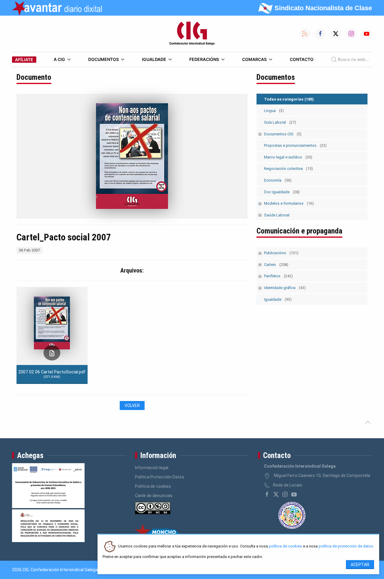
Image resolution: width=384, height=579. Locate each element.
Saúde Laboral (277, 215)
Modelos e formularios (289, 203)
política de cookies (285, 546)
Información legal (151, 467)
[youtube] (294, 494)
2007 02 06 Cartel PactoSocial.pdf (52, 373)
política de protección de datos (346, 546)
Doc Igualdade (282, 192)
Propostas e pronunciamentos (295, 145)
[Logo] (192, 34)
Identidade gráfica (285, 287)
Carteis (276, 264)
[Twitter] (276, 494)
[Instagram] (285, 494)
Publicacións (281, 253)
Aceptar (360, 564)
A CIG (59, 59)
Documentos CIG (283, 134)
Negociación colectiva (288, 168)
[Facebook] (267, 494)
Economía (278, 180)
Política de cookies (153, 486)
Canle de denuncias (153, 495)
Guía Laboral (280, 122)
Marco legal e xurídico (288, 157)
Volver (132, 405)
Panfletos (278, 276)
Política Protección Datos (159, 477)
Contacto (302, 59)
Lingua (274, 110)
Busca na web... (353, 59)
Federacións (204, 59)
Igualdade (154, 59)
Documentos (103, 59)
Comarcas (254, 59)
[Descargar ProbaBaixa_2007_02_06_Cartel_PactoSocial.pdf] (52, 352)
